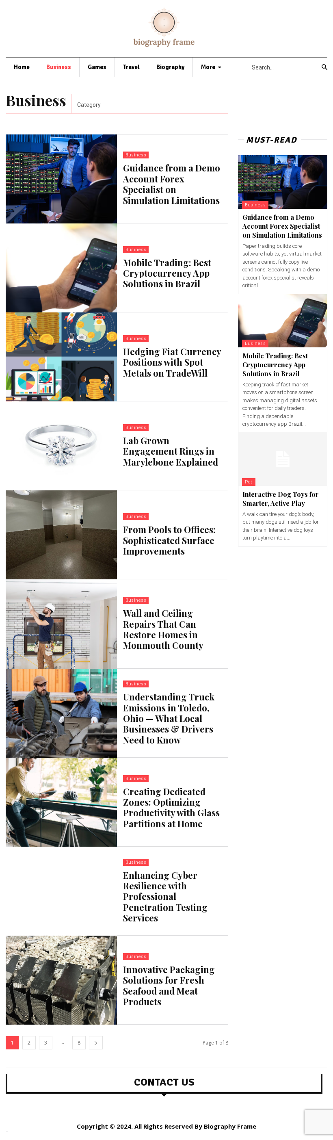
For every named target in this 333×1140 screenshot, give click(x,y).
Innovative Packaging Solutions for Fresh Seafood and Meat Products (169, 985)
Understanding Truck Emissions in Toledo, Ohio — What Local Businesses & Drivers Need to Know (168, 718)
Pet (249, 482)
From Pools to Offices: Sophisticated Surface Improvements (169, 540)
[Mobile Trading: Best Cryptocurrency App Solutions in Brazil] (61, 267)
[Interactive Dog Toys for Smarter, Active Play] (282, 459)
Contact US (164, 1082)
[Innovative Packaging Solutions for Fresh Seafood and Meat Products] (61, 980)
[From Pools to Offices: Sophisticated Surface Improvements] (61, 534)
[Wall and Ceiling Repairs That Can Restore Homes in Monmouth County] (61, 623)
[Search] (324, 67)
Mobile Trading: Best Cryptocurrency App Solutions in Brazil (167, 273)
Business (135, 155)
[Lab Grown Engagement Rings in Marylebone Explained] (61, 445)
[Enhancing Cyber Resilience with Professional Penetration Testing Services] (61, 891)
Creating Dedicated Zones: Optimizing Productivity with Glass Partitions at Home (171, 807)
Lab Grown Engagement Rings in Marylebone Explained (170, 451)
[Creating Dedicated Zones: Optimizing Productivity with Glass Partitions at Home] (61, 802)
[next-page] (96, 1042)
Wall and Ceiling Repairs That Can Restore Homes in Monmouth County (163, 629)
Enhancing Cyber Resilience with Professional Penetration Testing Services (165, 896)
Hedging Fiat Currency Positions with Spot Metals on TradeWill (172, 362)
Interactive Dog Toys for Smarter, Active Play (280, 498)
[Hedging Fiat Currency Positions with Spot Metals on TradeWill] (61, 356)
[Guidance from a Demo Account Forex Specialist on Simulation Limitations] (61, 178)
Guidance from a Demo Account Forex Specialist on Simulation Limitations (171, 184)
